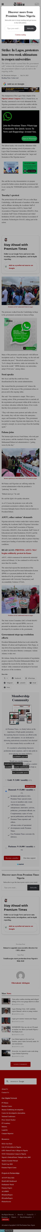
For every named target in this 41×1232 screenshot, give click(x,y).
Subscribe (30, 28)
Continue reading (20, 35)
